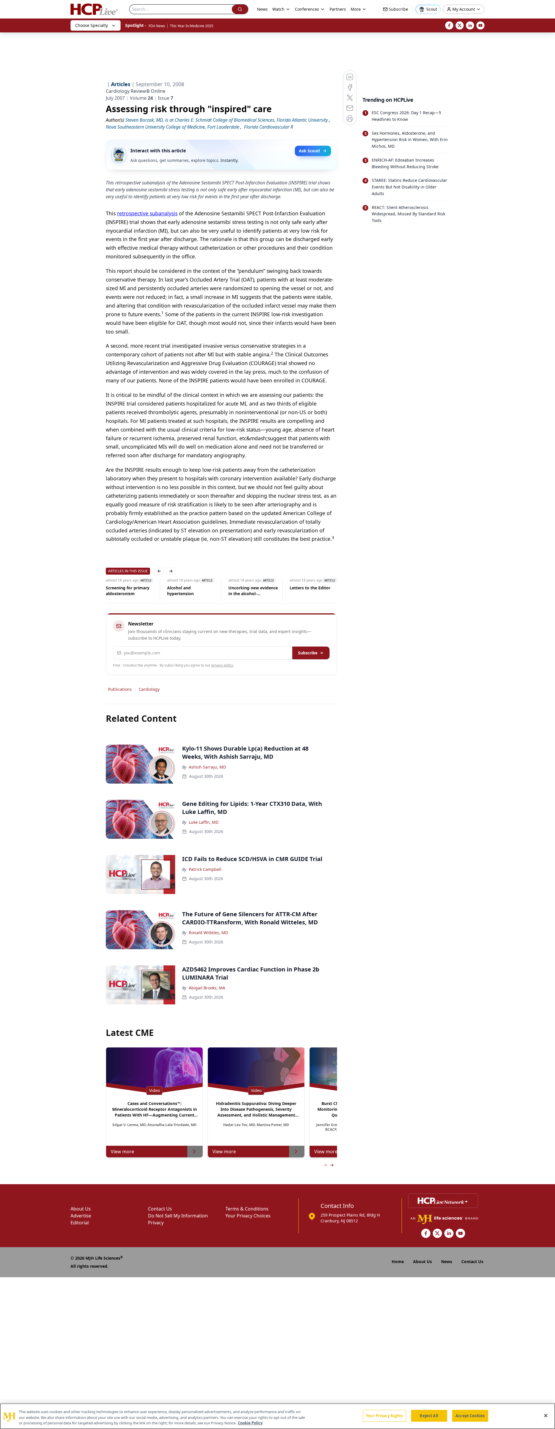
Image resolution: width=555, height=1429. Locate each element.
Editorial (80, 1222)
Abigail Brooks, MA (207, 988)
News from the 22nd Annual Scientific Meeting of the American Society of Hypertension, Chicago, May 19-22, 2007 (313, 591)
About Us (81, 1209)
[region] (277, 1416)
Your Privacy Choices (248, 1216)
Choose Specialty (91, 25)
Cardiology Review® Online (135, 91)
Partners (338, 9)
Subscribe (307, 653)
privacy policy (222, 665)
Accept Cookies (470, 1415)
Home (398, 1261)
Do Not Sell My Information (178, 1216)
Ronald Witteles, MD (208, 932)
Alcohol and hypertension (119, 590)
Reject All (429, 1415)
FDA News (157, 25)
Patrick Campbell (205, 869)
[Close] (545, 1415)
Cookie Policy (250, 1423)
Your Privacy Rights (384, 1415)
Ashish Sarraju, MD (207, 767)
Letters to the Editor (248, 588)
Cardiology (149, 689)
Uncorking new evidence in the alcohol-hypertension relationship (192, 591)
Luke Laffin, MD (204, 822)
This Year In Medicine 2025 (191, 25)
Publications (120, 689)
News (262, 9)
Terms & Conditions (247, 1209)
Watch (278, 9)
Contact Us (160, 1209)
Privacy (156, 1222)
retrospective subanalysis (147, 213)
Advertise (81, 1216)
